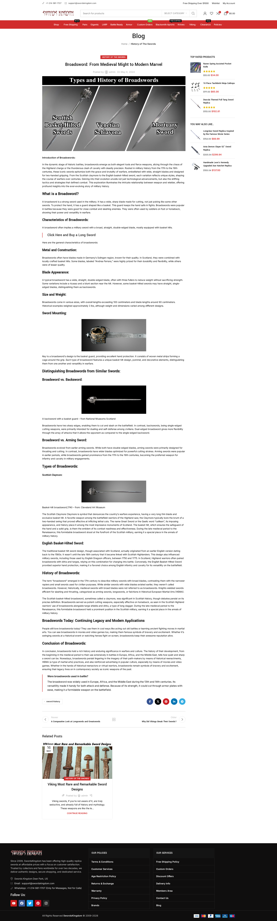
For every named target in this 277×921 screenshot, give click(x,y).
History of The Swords (143, 43)
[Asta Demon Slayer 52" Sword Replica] (195, 150)
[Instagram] (46, 903)
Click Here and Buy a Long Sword (71, 235)
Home (124, 43)
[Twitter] (30, 903)
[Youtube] (14, 903)
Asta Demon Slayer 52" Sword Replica (217, 148)
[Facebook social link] (150, 701)
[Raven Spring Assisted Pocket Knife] (195, 69)
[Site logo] (58, 13)
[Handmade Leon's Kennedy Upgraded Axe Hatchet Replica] (195, 166)
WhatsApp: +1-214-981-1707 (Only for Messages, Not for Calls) (48, 888)
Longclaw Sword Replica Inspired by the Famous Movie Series (218, 133)
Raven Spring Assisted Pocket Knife (217, 65)
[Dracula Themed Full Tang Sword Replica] (195, 105)
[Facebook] (22, 903)
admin (112, 72)
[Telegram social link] (182, 701)
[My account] (205, 13)
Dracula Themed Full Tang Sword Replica (218, 101)
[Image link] (26, 852)
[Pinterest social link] (166, 701)
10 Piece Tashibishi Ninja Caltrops (219, 83)
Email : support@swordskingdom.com (34, 883)
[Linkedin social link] (174, 701)
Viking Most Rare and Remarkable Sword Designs (77, 787)
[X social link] (158, 701)
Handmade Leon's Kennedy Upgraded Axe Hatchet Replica (217, 164)
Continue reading (77, 813)
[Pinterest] (38, 903)
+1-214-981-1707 (53, 3)
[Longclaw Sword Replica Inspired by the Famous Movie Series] (195, 135)
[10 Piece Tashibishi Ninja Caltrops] (195, 87)
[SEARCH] (193, 13)
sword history (53, 701)
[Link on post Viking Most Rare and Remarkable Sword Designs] (77, 760)
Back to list (114, 719)
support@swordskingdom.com (82, 3)
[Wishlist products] (211, 13)
